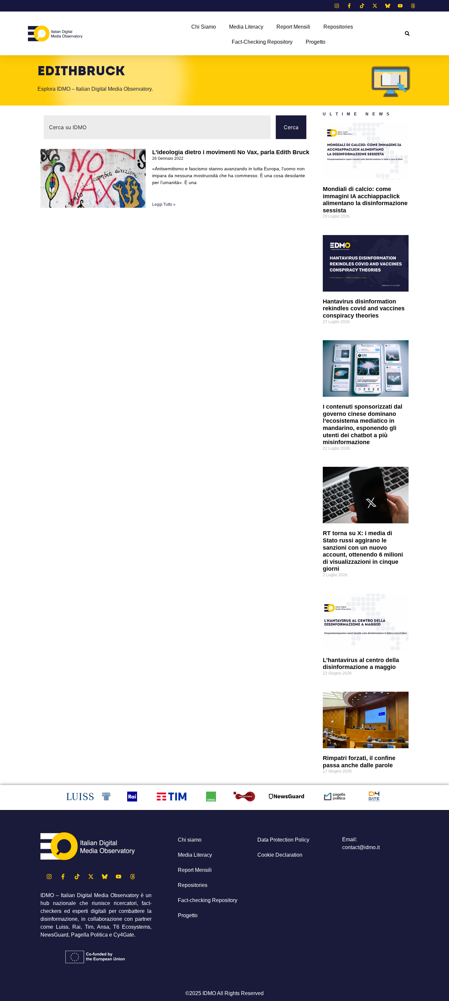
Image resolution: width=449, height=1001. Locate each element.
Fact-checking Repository (262, 42)
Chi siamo (203, 27)
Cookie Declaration (279, 855)
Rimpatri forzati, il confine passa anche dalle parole (359, 762)
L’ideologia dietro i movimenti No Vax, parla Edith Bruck (230, 152)
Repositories (338, 27)
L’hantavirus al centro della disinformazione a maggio (361, 664)
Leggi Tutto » (164, 204)
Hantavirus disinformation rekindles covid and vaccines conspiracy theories (364, 308)
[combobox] (157, 127)
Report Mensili (293, 27)
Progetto (315, 42)
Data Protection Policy (283, 840)
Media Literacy (246, 27)
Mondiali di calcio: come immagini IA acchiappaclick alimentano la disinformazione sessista (365, 200)
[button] (407, 33)
